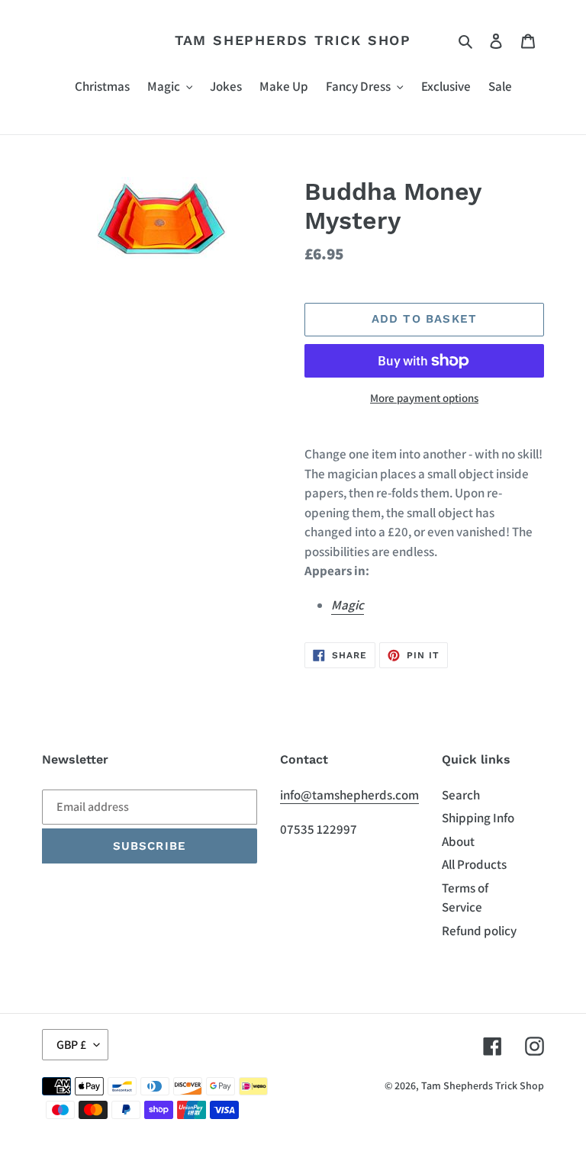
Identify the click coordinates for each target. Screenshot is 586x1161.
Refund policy (479, 930)
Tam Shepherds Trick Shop (293, 40)
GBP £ (71, 1045)
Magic (347, 605)
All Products (474, 864)
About (458, 841)
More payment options (424, 398)
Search (461, 794)
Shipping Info (478, 817)
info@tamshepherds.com (349, 794)
